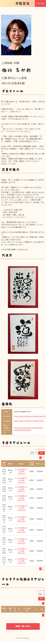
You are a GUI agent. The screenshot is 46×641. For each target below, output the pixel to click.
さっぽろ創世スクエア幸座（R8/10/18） (21, 519)
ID (35, 609)
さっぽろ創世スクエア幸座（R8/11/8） (21, 551)
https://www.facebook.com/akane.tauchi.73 (30, 416)
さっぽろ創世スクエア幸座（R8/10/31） (21, 541)
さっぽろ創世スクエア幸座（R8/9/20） (21, 480)
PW (41, 609)
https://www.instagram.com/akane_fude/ (29, 421)
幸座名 (21, 463)
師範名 (10, 463)
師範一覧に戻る (23, 626)
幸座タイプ (40, 463)
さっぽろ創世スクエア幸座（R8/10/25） (21, 530)
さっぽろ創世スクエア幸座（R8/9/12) (21, 471)
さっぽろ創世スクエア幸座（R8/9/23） (21, 489)
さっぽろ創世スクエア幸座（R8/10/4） (21, 498)
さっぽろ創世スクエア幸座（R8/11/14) (21, 561)
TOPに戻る (40, 3)
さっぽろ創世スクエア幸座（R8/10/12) (21, 508)
